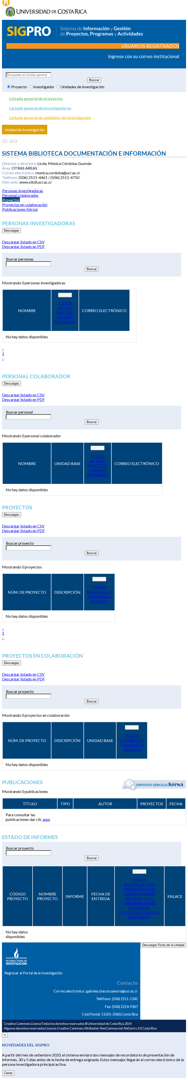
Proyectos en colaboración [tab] (24, 204)
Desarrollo (99, 592)
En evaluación (139, 884)
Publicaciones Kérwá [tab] (19, 209)
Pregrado (65, 321)
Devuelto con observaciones (139, 891)
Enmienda (139, 917)
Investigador (44, 86)
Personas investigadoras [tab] (22, 190)
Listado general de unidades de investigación (50, 117)
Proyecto (19, 86)
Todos (65, 303)
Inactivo (65, 312)
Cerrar (8, 1073)
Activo (65, 307)
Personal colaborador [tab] (20, 195)
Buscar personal (19, 412)
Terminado (99, 596)
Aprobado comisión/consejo (139, 910)
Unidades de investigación (82, 86)
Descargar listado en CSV (23, 241)
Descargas (11, 230)
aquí (46, 819)
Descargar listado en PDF (23, 246)
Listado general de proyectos (36, 98)
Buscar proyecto (20, 543)
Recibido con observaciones (139, 900)
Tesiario (65, 317)
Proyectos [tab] (11, 200)
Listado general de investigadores (40, 108)
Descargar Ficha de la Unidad (163, 945)
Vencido (99, 601)
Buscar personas (20, 259)
